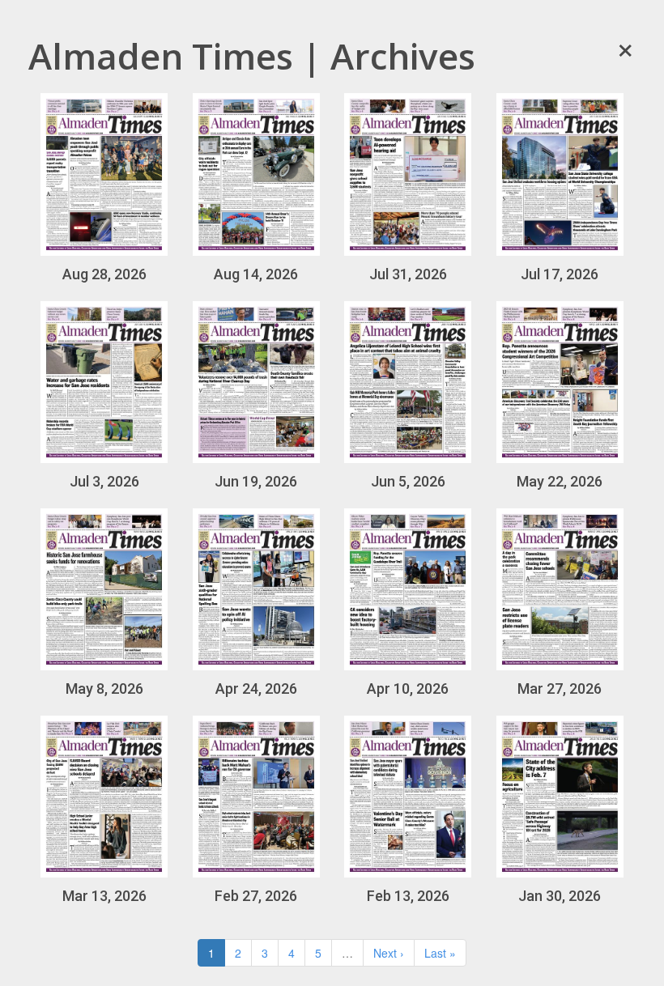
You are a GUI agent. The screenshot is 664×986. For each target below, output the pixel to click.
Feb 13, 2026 (408, 895)
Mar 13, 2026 (104, 895)
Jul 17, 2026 (559, 274)
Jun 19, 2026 (256, 481)
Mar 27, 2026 (559, 688)
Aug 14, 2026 (256, 274)
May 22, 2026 (559, 481)
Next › (388, 953)
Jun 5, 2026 (408, 481)
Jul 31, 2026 (408, 274)
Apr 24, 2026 (256, 688)
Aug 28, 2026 (104, 274)
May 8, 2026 (104, 688)
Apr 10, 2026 (408, 688)
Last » (440, 953)
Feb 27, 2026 (256, 895)
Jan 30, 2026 (559, 895)
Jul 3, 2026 (104, 481)
